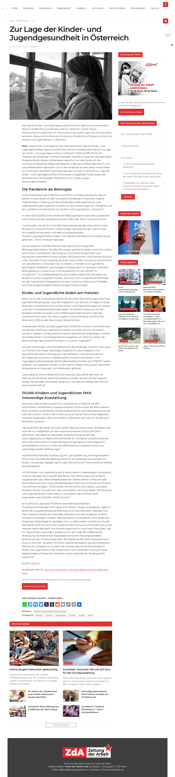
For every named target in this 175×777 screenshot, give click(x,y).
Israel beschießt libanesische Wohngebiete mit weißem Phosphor (154, 289)
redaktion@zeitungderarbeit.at (73, 770)
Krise (90, 615)
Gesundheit (61, 615)
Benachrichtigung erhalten (35, 586)
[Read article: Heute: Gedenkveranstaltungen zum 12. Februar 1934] (129, 277)
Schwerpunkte (138, 8)
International (45, 8)
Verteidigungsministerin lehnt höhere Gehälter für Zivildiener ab (94, 694)
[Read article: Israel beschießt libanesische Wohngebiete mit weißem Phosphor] (154, 277)
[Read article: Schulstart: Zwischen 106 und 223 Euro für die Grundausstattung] (87, 648)
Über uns (155, 8)
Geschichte (125, 282)
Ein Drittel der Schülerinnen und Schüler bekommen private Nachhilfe (42, 694)
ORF (32, 563)
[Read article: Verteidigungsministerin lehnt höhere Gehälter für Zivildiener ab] (71, 696)
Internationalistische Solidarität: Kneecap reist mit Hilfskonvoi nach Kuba (128, 316)
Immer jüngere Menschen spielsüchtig (33, 669)
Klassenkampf (63, 8)
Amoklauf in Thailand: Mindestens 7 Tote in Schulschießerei (92, 709)
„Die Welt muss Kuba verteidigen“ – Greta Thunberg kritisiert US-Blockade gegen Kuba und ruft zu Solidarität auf (154, 318)
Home (12, 21)
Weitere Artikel (61, 725)
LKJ (38, 563)
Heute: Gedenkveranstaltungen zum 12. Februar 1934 (128, 289)
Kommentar (97, 8)
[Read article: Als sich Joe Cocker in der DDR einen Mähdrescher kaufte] (129, 336)
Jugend (33, 21)
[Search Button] (172, 45)
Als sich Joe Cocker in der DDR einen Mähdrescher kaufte (128, 348)
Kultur (123, 341)
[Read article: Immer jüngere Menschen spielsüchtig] (34, 648)
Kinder (82, 615)
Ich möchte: (127, 158)
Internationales (153, 282)
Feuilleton (81, 8)
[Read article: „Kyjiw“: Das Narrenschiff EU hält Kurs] (154, 336)
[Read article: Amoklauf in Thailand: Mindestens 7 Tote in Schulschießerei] (71, 711)
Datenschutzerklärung (133, 186)
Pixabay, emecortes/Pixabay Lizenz (50, 611)
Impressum (94, 770)
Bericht (39, 615)
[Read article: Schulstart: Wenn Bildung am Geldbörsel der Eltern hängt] (18, 711)
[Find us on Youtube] (165, 21)
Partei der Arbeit (117, 8)
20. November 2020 (18, 46)
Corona (49, 615)
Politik (14, 8)
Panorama (28, 8)
